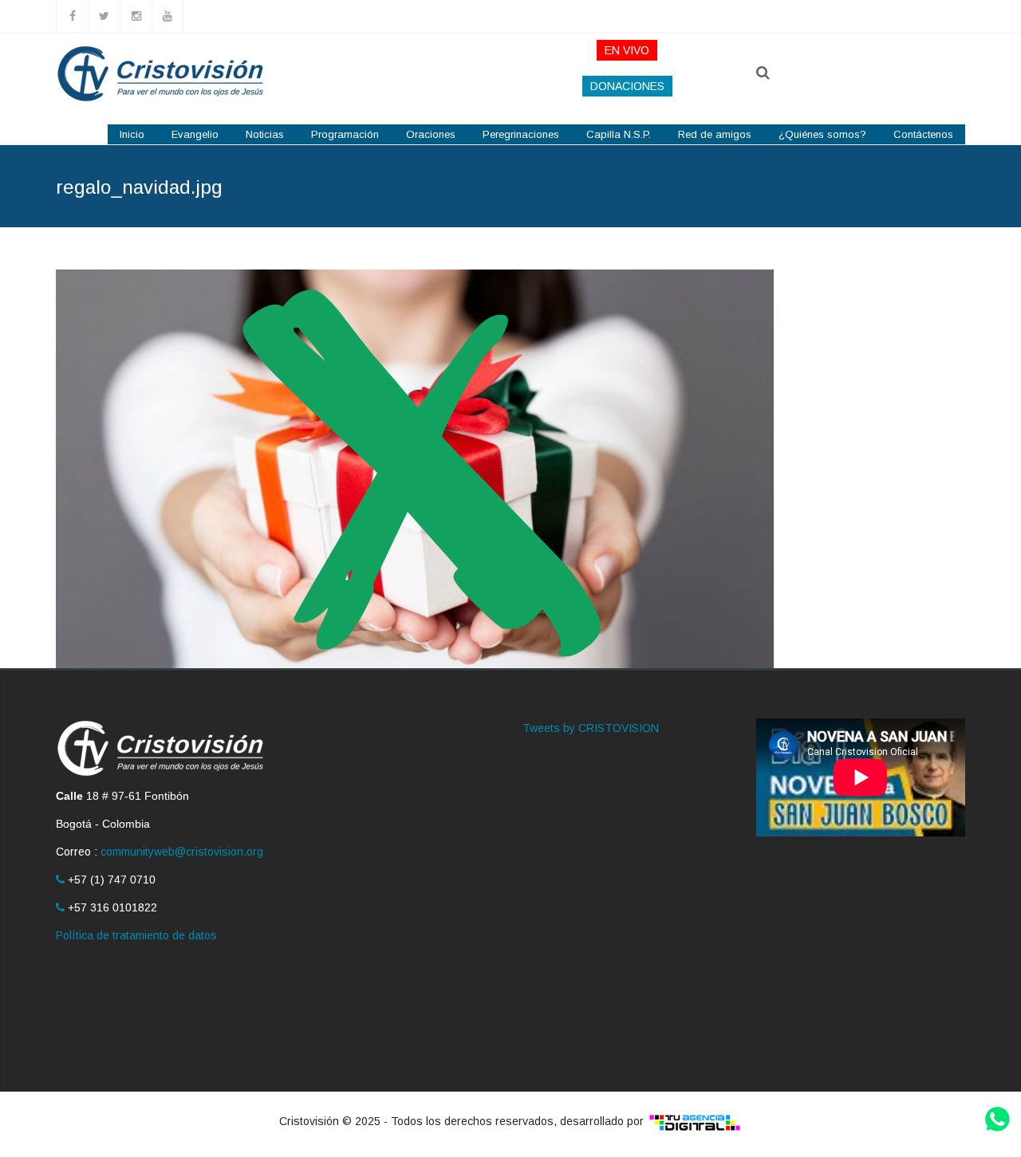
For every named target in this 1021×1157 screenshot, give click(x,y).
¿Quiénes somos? (822, 134)
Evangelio (195, 134)
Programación (345, 134)
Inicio (132, 134)
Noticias (265, 134)
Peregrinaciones (521, 134)
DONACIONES (627, 86)
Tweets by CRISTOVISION (590, 728)
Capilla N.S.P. (618, 134)
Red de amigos (714, 134)
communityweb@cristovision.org (182, 851)
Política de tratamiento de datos (136, 935)
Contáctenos (923, 134)
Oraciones (430, 134)
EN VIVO (627, 50)
